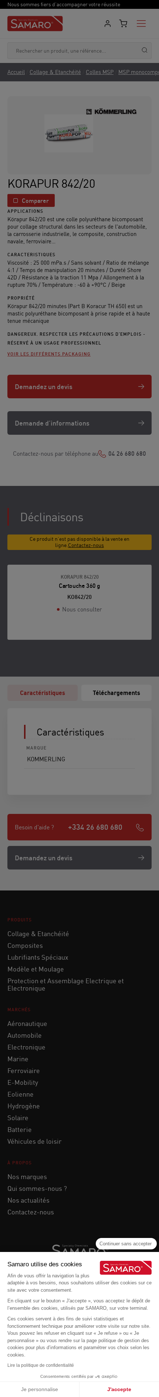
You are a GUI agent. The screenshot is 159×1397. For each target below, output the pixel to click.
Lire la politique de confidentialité (40, 1365)
